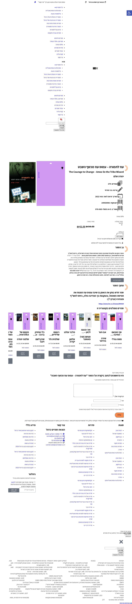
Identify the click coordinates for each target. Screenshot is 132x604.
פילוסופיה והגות (56, 14)
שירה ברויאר (103, 339)
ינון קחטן (128, 536)
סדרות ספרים (58, 48)
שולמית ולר (54, 339)
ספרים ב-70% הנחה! (56, 41)
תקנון (13, 482)
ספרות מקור (118, 443)
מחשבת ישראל (117, 434)
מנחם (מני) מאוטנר (85, 338)
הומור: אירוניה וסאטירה (53, 26)
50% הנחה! (59, 44)
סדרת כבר (89, 457)
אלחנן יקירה (72, 340)
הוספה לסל (119, 236)
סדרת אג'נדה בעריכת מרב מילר (82, 443)
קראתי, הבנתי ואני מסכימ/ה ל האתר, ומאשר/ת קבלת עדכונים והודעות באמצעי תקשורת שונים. (23, 484)
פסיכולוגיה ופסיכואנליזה (53, 10)
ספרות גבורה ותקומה (54, 33)
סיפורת (119, 440)
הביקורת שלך (118, 396)
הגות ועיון (39, 175)
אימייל (121, 405)
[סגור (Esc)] (2, 2)
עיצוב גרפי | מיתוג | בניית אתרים (117, 533)
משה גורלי (117, 339)
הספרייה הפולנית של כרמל (52, 17)
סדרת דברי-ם (88, 475)
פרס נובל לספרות (55, 30)
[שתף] (7, 2)
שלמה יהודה (23, 339)
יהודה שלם (118, 176)
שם (122, 401)
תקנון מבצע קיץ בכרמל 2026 (25, 446)
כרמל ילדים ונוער (86, 434)
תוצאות (62, 128)
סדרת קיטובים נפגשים (85, 472)
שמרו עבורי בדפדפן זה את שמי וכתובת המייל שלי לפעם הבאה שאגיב (100, 409)
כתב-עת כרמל (87, 437)
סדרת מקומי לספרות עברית (83, 460)
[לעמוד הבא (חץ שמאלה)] (128, 302)
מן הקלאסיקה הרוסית (85, 440)
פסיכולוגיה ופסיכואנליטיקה (113, 453)
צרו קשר (60, 57)
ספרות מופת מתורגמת (54, 23)
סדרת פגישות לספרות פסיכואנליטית (81, 463)
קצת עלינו (60, 54)
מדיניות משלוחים (28, 437)
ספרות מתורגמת (116, 446)
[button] (36, 61)
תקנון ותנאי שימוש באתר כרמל (24, 430)
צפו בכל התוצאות (59, 130)
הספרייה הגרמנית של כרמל (52, 20)
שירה (120, 450)
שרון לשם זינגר (39, 340)
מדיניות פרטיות (29, 434)
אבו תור (102, 332)
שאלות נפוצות (29, 440)
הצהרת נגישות (29, 443)
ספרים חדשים (58, 38)
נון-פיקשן (119, 437)
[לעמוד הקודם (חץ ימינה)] (3, 302)
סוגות (87, 324)
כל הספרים (59, 7)
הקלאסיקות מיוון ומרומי (85, 430)
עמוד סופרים (59, 51)
